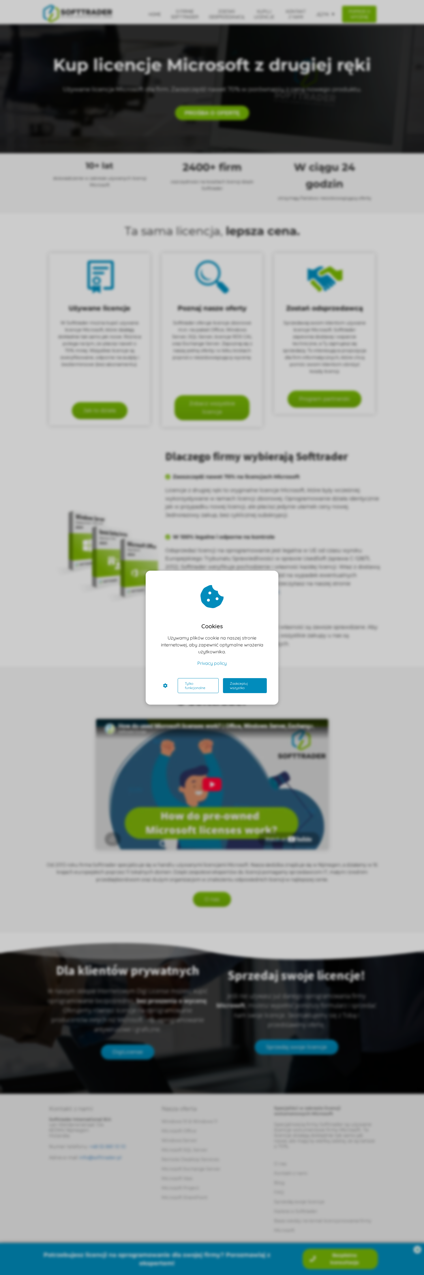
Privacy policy (212, 663)
